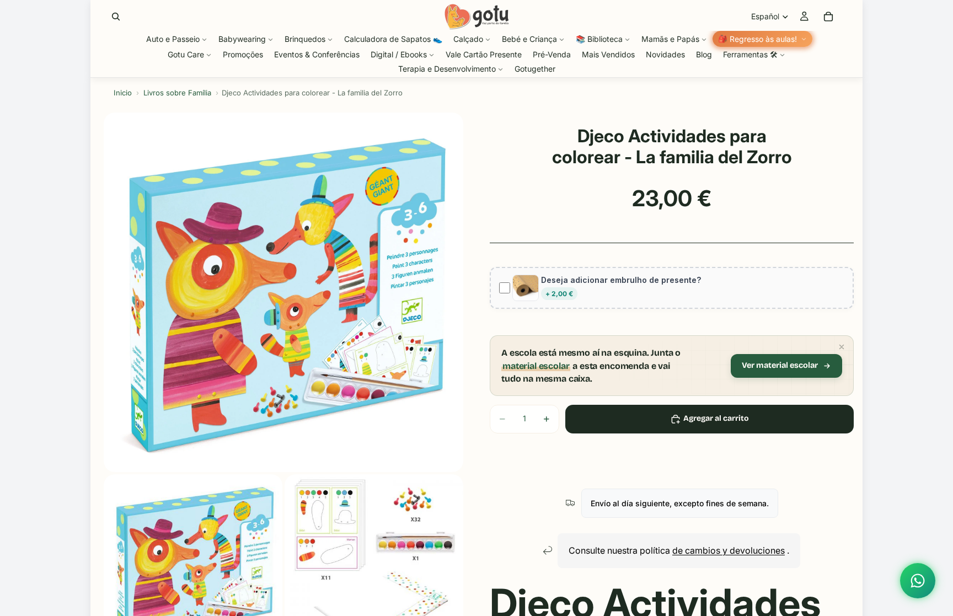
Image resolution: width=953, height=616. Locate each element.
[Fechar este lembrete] (841, 347)
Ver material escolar (780, 365)
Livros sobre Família (177, 92)
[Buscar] (116, 16)
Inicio (123, 92)
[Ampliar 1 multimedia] (283, 292)
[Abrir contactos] (917, 580)
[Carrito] (828, 16)
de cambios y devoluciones (728, 550)
